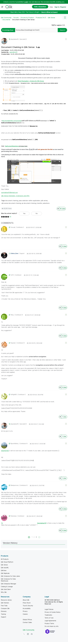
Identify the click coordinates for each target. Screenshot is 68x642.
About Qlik (26, 600)
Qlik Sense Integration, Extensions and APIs (15, 196)
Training (3, 614)
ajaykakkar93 (13, 52)
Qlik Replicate (5, 573)
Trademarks (48, 615)
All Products (4, 559)
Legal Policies (49, 609)
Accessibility (27, 608)
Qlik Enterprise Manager (8, 584)
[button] (66, 39)
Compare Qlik (5, 608)
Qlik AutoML (5, 567)
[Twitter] (24, 634)
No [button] (37, 213)
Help (51, 7)
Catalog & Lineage (7, 586)
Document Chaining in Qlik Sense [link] (23, 19)
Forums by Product (27, 17)
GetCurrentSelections (16, 146)
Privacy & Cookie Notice (52, 612)
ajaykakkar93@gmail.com (9, 192)
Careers (25, 614)
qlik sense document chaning (11, 203)
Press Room (27, 603)
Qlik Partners (5, 603)
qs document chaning (29, 203)
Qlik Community (6, 17)
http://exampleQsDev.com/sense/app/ (12, 120)
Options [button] (65, 17)
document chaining (11, 200)
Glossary (4, 611)
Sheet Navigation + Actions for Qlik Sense (31, 81)
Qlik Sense (51, 17)
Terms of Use (49, 618)
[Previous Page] (30, 537)
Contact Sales (27, 622)
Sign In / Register (60, 7)
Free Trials (4, 605)
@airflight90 (5, 451)
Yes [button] (24, 213)
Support (3, 617)
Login (26, 2)
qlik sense (44, 200)
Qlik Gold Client (6, 589)
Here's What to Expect (49, 12)
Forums (16, 17)
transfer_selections (43, 203)
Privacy (25, 611)
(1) (10, 217)
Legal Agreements (50, 621)
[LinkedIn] (28, 634)
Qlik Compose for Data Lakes (10, 576)
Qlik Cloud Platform (7, 562)
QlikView (3, 570)
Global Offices (27, 619)
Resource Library (6, 600)
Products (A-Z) (41, 17)
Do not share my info (51, 626)
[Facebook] (31, 634)
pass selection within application (29, 200)
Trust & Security (28, 605)
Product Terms (49, 623)
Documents (6, 19)
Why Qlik (4, 592)
